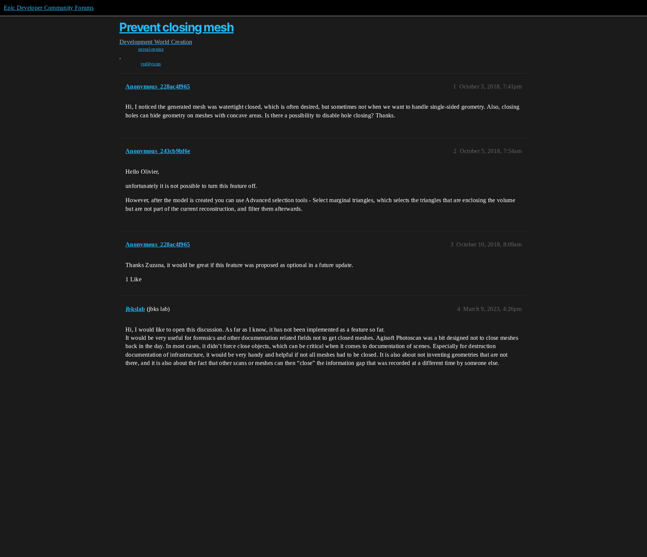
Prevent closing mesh (176, 27)
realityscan (151, 63)
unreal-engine (151, 49)
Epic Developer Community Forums (49, 8)
